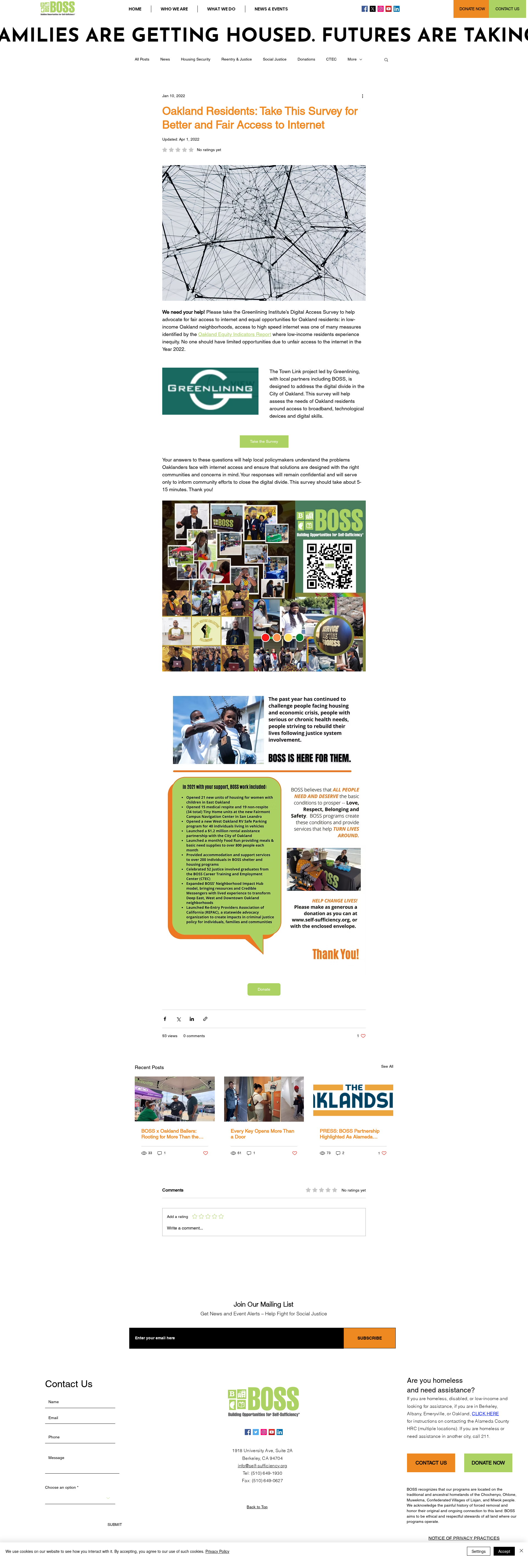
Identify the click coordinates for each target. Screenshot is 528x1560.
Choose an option (60, 1487)
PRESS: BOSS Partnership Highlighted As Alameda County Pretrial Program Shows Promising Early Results (350, 1134)
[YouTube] (389, 9)
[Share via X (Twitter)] (178, 1018)
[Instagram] (381, 9)
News (165, 59)
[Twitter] (256, 1432)
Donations (306, 59)
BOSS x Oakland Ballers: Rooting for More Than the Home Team (170, 1134)
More (352, 59)
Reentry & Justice (236, 59)
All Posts (142, 59)
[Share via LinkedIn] (191, 1018)
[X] (373, 9)
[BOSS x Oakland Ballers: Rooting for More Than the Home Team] (175, 1099)
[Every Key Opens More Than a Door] (264, 1099)
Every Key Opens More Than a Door (262, 1134)
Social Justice (275, 59)
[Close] (521, 1551)
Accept (504, 1551)
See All (387, 1066)
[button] (174, 9)
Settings (479, 1551)
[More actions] (362, 95)
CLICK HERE (485, 1413)
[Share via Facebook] (164, 1018)
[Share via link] (205, 1018)
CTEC (331, 59)
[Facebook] (365, 9)
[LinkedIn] (397, 9)
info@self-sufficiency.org (262, 1465)
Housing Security (195, 59)
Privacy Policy (217, 1551)
